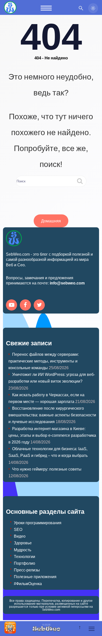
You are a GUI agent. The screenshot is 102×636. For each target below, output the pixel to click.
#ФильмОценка (28, 583)
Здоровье (23, 542)
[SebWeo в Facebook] (26, 305)
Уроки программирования (37, 522)
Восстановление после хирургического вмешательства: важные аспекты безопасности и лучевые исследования (52, 414)
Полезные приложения (35, 576)
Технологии (24, 556)
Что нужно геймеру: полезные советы (46, 469)
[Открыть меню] (91, 628)
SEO (18, 529)
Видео (20, 536)
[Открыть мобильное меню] (46, 8)
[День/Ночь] (93, 8)
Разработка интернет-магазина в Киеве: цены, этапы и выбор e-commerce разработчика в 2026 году (52, 435)
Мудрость (22, 549)
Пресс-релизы (27, 569)
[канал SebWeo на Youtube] (12, 305)
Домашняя (51, 220)
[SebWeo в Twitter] (40, 305)
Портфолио (24, 563)
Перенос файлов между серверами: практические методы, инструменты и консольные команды (43, 361)
